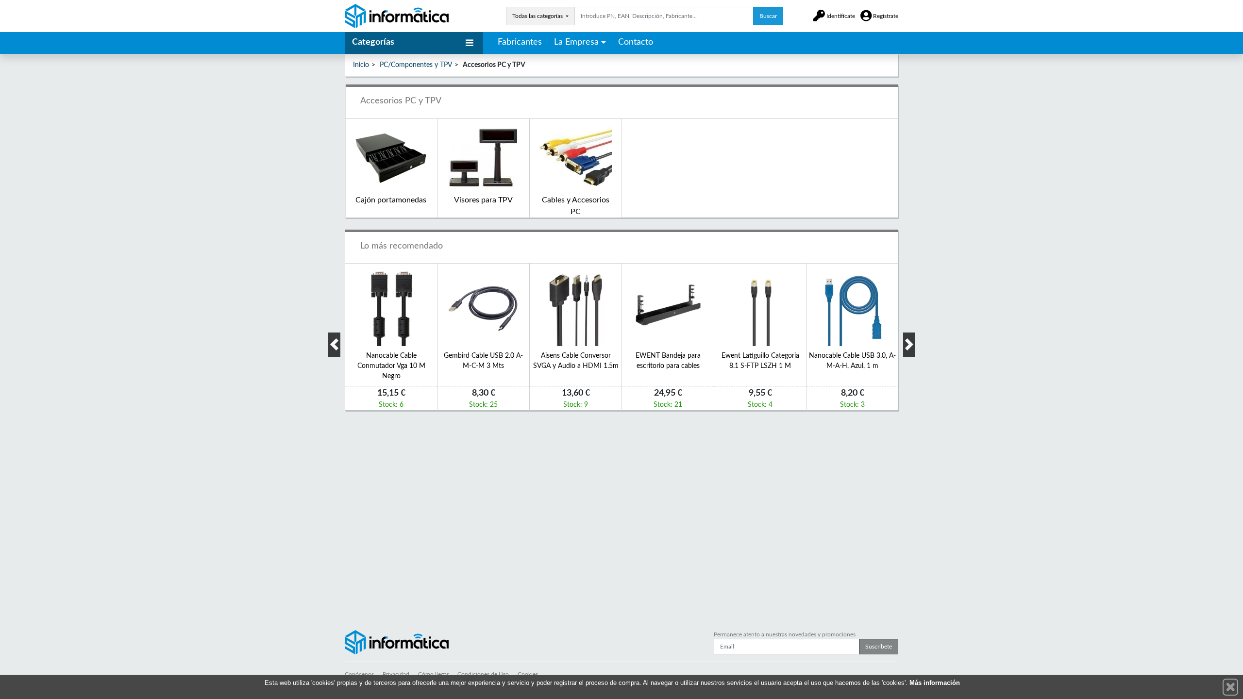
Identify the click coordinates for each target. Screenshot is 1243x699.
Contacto (635, 42)
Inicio (361, 65)
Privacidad (396, 674)
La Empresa (576, 42)
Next (909, 345)
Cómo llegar (433, 674)
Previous (334, 345)
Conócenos (359, 674)
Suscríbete (878, 646)
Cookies (528, 674)
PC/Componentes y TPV (416, 65)
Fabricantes (520, 42)
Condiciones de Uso (483, 674)
